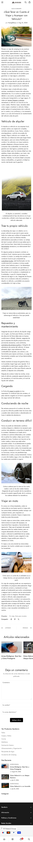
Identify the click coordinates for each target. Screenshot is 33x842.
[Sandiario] (16, 2)
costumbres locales (7, 261)
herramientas (5, 246)
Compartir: (4, 619)
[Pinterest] (15, 619)
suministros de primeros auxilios (11, 345)
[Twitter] (18, 619)
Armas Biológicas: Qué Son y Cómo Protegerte (11, 657)
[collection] (12, 839)
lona (15, 457)
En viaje (11, 616)
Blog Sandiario (16, 8)
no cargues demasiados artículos (14, 530)
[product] (4, 839)
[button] (29, 2)
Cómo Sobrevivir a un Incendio (20, 786)
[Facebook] (11, 619)
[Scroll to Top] (30, 832)
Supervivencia (14, 764)
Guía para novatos (20, 616)
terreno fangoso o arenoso (16, 100)
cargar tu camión (14, 391)
